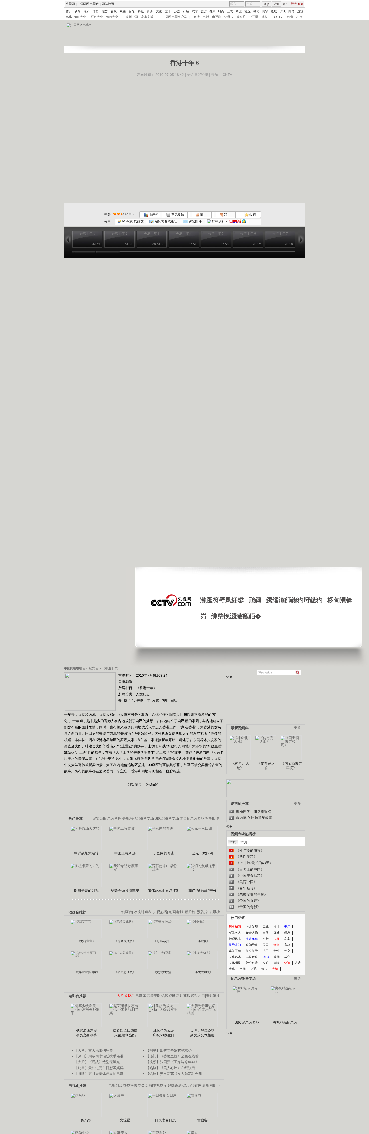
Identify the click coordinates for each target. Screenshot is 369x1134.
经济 (87, 11)
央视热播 (160, 912)
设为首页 (297, 4)
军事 (208, 818)
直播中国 (132, 17)
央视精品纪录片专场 (138, 818)
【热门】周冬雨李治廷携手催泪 (99, 1056)
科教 (141, 11)
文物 (243, 969)
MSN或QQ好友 (132, 221)
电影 (206, 17)
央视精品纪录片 (285, 1022)
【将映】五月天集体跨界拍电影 (99, 1074)
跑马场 (86, 1120)
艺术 (168, 11)
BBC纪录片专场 (167, 818)
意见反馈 (177, 215)
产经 (186, 11)
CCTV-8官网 (192, 1085)
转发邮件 (195, 221)
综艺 (105, 11)
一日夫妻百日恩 (163, 1120)
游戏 (300, 11)
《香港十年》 (111, 668)
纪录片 (228, 17)
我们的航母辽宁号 (202, 891)
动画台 (126, 912)
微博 (256, 11)
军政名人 (235, 933)
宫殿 (266, 939)
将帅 (276, 926)
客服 (286, 4)
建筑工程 (235, 951)
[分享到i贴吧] (235, 221)
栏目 (299, 17)
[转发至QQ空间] (244, 221)
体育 (96, 11)
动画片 (241, 17)
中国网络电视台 (88, 4)
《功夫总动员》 (125, 972)
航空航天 (252, 951)
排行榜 (153, 215)
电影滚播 (213, 996)
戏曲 (123, 11)
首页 (69, 11)
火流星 (125, 1120)
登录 (266, 4)
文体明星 (235, 963)
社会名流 (252, 963)
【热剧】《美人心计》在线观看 (170, 1068)
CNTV (227, 75)
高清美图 (154, 996)
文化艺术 (235, 957)
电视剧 (216, 17)
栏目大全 (97, 17)
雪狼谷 (202, 1120)
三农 (230, 11)
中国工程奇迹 (125, 853)
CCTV (278, 17)
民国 (266, 945)
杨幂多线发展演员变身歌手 (86, 1033)
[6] (122, 214)
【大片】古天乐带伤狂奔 (93, 1050)
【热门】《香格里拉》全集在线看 (172, 1056)
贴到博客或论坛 (165, 221)
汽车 (195, 11)
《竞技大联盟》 (163, 972)
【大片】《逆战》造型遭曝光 (97, 1062)
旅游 (204, 11)
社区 (247, 11)
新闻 (78, 11)
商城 (239, 11)
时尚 (221, 11)
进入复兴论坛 (197, 75)
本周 (232, 842)
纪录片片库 (112, 818)
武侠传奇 (252, 957)
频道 (290, 17)
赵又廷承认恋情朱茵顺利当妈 (125, 1033)
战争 (287, 957)
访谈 (283, 11)
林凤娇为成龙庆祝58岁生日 (163, 1033)
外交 (287, 951)
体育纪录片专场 (192, 818)
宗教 (287, 945)
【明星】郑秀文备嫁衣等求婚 (169, 1050)
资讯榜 (214, 912)
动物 (277, 957)
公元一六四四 (202, 853)
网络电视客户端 (176, 17)
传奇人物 (252, 933)
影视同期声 (211, 1085)
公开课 (253, 17)
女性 (276, 951)
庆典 (232, 969)
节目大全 (112, 17)
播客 (264, 17)
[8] (126, 214)
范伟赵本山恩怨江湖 (163, 891)
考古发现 (252, 926)
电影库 (140, 996)
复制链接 (135, 784)
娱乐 (287, 933)
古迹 (298, 963)
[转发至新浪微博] (239, 221)
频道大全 (80, 17)
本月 (244, 842)
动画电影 (176, 912)
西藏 (254, 969)
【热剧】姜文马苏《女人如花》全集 (174, 1074)
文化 (159, 11)
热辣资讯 (168, 996)
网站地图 (108, 4)
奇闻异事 (252, 945)
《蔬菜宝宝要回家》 (86, 972)
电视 (69, 17)
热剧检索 (130, 1085)
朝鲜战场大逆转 (86, 853)
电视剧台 (115, 1085)
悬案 (287, 939)
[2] (115, 214)
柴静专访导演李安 (125, 891)
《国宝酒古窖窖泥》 (291, 765)
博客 (265, 11)
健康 (212, 11)
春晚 (114, 11)
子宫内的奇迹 (163, 853)
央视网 (70, 4)
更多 (297, 728)
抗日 (266, 951)
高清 (197, 17)
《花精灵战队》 (125, 941)
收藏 (252, 215)
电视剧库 (160, 1085)
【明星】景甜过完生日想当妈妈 (99, 1068)
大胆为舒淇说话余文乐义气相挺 (202, 1033)
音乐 (132, 11)
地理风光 (235, 939)
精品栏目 (198, 996)
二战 (266, 926)
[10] (130, 214)
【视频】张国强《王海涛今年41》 (172, 1062)
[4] (118, 214)
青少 (150, 11)
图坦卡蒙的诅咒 (86, 891)
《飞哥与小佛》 (163, 941)
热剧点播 (145, 1085)
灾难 (276, 933)
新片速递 (183, 996)
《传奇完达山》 (266, 765)
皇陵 (276, 963)
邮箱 (291, 11)
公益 (177, 11)
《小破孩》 (202, 941)
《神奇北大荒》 (240, 765)
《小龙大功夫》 (202, 972)
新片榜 (190, 912)
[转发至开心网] (231, 221)
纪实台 (93, 668)
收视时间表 (142, 912)
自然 (266, 933)
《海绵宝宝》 (86, 941)
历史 (216, 818)
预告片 (202, 912)
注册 (277, 4)
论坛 (274, 11)
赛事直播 (147, 17)
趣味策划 (175, 1085)
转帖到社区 (220, 221)
